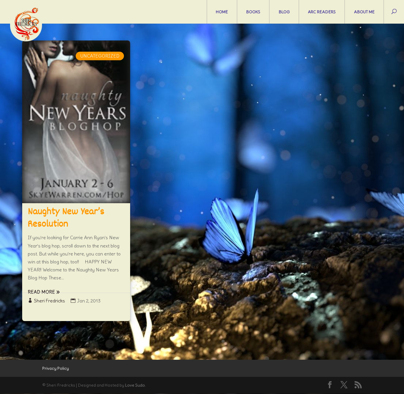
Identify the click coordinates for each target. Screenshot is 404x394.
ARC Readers (322, 11)
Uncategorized (99, 56)
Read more (41, 292)
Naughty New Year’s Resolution (66, 218)
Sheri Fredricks (49, 301)
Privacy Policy (55, 368)
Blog (284, 11)
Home (222, 11)
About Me (364, 11)
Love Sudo (135, 385)
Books (253, 11)
